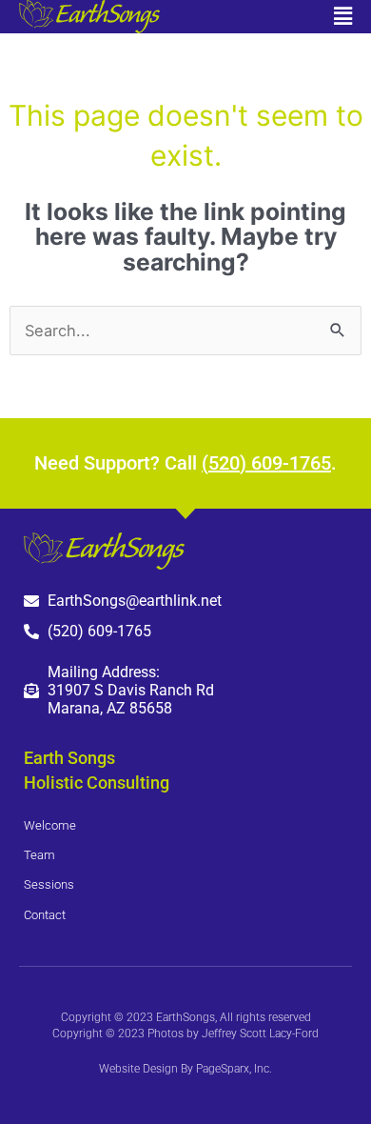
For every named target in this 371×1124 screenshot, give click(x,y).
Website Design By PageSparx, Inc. (185, 1068)
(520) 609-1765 (266, 463)
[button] (269, 16)
